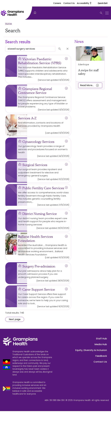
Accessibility (84, 3)
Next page (15, 319)
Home (8, 23)
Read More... (89, 85)
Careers (57, 3)
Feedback (101, 356)
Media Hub (101, 344)
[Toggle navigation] (107, 13)
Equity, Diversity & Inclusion (91, 350)
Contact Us (69, 3)
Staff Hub (101, 338)
